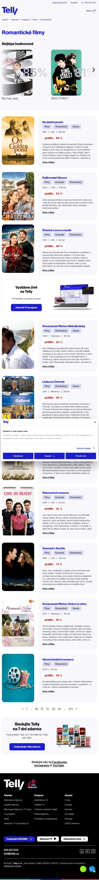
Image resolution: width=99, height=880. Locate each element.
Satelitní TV (39, 804)
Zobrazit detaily (84, 448)
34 (59, 709)
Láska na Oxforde (53, 381)
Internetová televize (13, 800)
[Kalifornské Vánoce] (18, 196)
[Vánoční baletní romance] (18, 678)
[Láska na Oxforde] (18, 400)
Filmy (34, 19)
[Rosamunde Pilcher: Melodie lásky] (18, 344)
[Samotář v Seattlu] (18, 567)
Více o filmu (48, 162)
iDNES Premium (72, 823)
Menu (89, 10)
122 (70, 709)
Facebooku (59, 762)
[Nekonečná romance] (18, 511)
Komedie (59, 182)
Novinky (68, 809)
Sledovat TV (46, 838)
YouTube (58, 765)
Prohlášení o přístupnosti (45, 818)
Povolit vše (81, 456)
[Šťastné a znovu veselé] (18, 249)
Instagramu (41, 765)
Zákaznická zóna (59, 2)
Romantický (61, 126)
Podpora (38, 795)
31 (42, 709)
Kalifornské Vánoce (54, 177)
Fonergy (68, 818)
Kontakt (74, 2)
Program (25, 19)
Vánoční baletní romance (58, 659)
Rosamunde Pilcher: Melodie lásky (63, 326)
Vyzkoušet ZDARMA (17, 838)
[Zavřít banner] (95, 422)
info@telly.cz (11, 853)
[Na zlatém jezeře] (18, 140)
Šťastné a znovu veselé (56, 230)
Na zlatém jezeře (52, 122)
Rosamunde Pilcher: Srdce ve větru (64, 604)
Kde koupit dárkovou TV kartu (18, 809)
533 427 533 (11, 849)
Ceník (6, 818)
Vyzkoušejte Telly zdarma (27, 746)
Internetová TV (41, 800)
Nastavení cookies (12, 866)
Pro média (69, 814)
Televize (14, 19)
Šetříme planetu (41, 814)
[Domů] (10, 11)
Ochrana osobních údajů (45, 809)
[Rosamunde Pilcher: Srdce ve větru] (18, 622)
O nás (67, 800)
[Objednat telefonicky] (83, 869)
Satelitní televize (11, 804)
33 (53, 709)
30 (36, 709)
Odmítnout (18, 456)
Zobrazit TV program (26, 307)
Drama (76, 126)
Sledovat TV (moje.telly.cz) (16, 823)
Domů (5, 19)
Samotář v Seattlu (53, 548)
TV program (9, 814)
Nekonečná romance (55, 492)
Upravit (48, 456)
